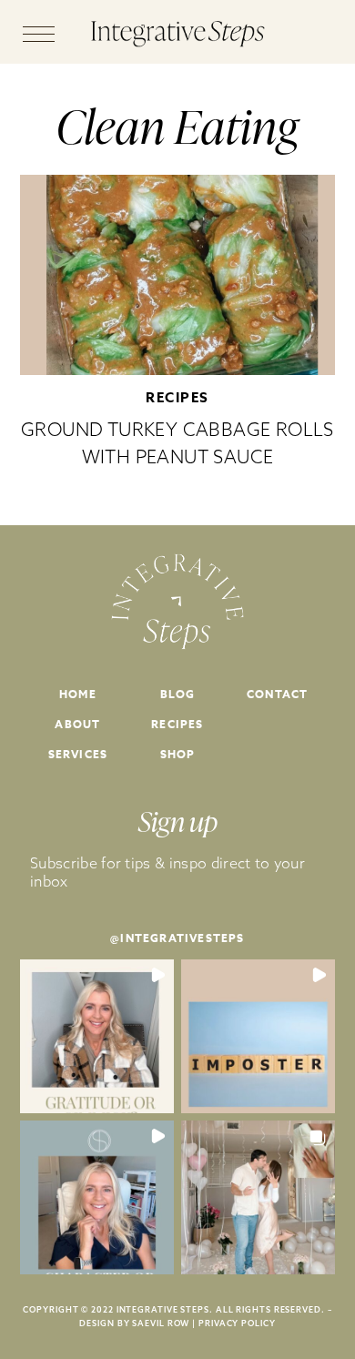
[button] (97, 1036)
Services (78, 754)
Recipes (177, 397)
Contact (277, 694)
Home (77, 694)
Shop (178, 754)
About (77, 724)
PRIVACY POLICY (237, 1323)
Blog (178, 694)
